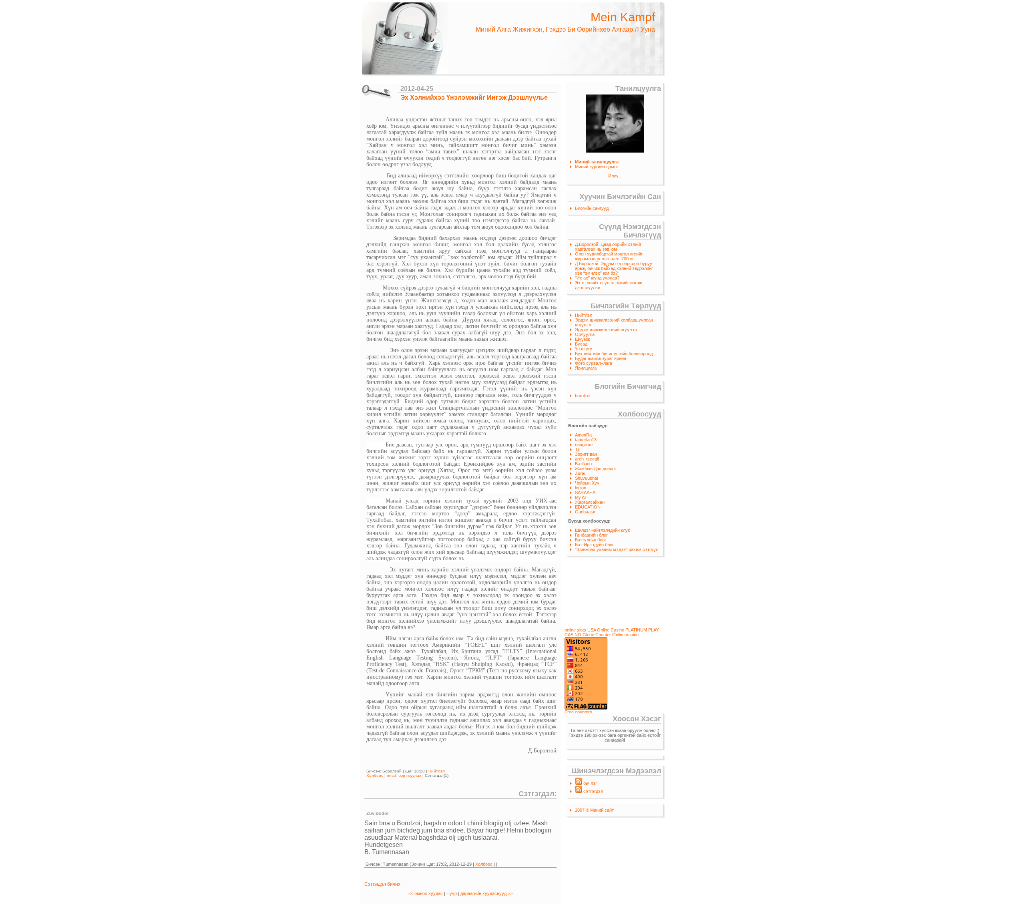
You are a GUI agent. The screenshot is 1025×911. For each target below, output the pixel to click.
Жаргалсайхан (590, 502)
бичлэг (589, 783)
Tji (577, 449)
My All (580, 497)
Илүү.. (614, 175)
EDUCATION (588, 507)
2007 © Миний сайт (594, 810)
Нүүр (451, 893)
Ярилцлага (586, 368)
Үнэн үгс (583, 348)
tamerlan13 (586, 439)
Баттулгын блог (590, 539)
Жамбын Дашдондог (595, 468)
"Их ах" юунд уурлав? (597, 278)
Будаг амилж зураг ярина (600, 358)
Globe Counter (597, 634)
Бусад (581, 344)
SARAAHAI (586, 492)
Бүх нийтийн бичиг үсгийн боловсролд (614, 353)
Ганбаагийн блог (591, 535)
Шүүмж (582, 339)
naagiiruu (584, 444)
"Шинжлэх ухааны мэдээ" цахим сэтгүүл (616, 549)
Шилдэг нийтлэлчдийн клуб (602, 530)
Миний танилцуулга (597, 161)
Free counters (578, 712)
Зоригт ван (586, 454)
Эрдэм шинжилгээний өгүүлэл (606, 329)
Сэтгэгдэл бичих (382, 884)
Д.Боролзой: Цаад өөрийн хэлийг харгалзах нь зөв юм (608, 246)
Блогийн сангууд (592, 208)
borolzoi (582, 395)
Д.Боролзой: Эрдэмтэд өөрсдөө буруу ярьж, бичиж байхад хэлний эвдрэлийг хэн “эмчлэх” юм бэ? (614, 268)
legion (580, 487)
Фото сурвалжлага (593, 363)
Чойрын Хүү (587, 483)
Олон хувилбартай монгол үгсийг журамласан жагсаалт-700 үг (609, 256)
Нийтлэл (583, 315)
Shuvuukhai (586, 478)
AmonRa (583, 434)
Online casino (625, 634)
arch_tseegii (587, 459)
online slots (575, 629)
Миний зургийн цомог (596, 166)
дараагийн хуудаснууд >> (486, 893)
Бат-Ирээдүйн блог (594, 544)
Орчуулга (585, 334)
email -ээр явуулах (404, 775)
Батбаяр (583, 463)
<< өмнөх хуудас (426, 893)
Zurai (580, 473)
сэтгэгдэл (592, 791)
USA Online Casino (605, 629)
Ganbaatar (585, 511)
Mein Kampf (623, 17)
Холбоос (374, 775)
